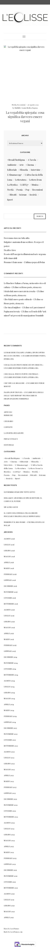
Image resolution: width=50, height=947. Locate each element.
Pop (27, 189)
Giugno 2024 (9, 692)
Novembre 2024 (11, 663)
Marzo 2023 (9, 781)
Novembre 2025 (10, 592)
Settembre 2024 (11, 675)
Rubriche (8, 415)
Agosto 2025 (9, 610)
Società (33, 194)
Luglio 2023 (9, 757)
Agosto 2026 (9, 539)
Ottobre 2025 (10, 598)
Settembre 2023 (11, 746)
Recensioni (21, 105)
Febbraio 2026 (10, 574)
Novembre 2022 (10, 805)
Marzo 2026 (9, 568)
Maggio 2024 (9, 698)
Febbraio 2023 (10, 787)
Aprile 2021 (9, 917)
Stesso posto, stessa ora (31, 287)
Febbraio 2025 (10, 645)
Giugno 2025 (9, 621)
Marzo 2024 (9, 710)
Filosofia (24, 169)
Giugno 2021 (9, 905)
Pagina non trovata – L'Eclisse (16, 311)
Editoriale (12, 169)
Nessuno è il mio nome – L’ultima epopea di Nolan (24, 262)
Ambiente (11, 164)
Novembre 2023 (10, 734)
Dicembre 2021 (10, 870)
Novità (14, 105)
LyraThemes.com (16, 932)
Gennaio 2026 (10, 580)
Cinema (30, 164)
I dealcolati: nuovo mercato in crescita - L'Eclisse (24, 291)
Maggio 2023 (9, 769)
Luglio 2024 (9, 686)
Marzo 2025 (9, 639)
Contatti (8, 427)
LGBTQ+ (24, 184)
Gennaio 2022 (10, 864)
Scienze (23, 194)
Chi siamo (8, 421)
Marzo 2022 (9, 852)
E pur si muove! (38, 307)
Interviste (35, 169)
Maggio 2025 (9, 627)
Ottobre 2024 (10, 669)
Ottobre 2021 (10, 882)
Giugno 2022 (9, 834)
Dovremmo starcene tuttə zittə (16, 238)
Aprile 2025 (9, 633)
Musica (35, 184)
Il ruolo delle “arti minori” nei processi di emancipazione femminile (23, 395)
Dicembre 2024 (10, 657)
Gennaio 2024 (10, 722)
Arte (21, 164)
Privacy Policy (11, 439)
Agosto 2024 (9, 681)
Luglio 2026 (9, 544)
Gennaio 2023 (10, 793)
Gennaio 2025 (10, 651)
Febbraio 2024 (10, 716)
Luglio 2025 (9, 615)
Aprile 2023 (9, 775)
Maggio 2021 (9, 911)
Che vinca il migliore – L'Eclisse (16, 307)
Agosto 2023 (9, 752)
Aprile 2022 (9, 846)
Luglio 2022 (9, 828)
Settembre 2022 (11, 817)
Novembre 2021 (10, 876)
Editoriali (9, 445)
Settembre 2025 (11, 604)
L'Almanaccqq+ (14, 174)
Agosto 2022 (9, 823)
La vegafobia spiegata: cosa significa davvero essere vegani (25, 116)
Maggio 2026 (9, 556)
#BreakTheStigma (16, 159)
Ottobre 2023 (10, 740)
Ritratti (13, 194)
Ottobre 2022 (10, 811)
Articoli (8, 412)
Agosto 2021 (9, 894)
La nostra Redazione (14, 433)
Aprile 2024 (9, 704)
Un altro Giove (10, 250)
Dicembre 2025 (10, 586)
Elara (6, 929)
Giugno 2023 (9, 763)
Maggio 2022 (9, 840)
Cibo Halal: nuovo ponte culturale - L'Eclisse (22, 299)
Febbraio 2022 (10, 858)
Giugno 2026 (9, 550)
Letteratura (20, 179)
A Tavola (32, 159)
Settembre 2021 (11, 888)
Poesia (19, 189)
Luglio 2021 (9, 899)
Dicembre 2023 (10, 728)
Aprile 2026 (9, 562)
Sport (10, 199)
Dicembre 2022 (10, 799)
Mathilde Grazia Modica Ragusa (26, 108)
